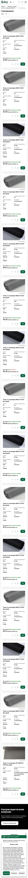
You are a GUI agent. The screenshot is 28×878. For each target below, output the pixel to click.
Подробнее (16, 869)
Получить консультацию (9, 823)
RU (10, 2)
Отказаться (14, 873)
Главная (3, 6)
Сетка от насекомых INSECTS (8, 8)
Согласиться (6, 873)
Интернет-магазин (12, 6)
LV (13, 2)
